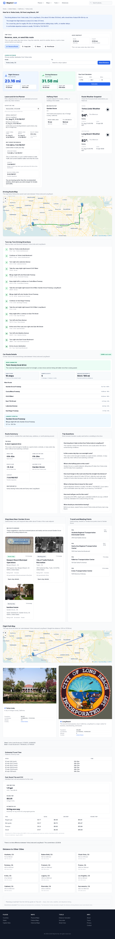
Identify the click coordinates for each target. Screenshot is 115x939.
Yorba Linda (29, 9)
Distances (65, 3)
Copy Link (27, 46)
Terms (89, 920)
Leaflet (95, 235)
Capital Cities (7, 923)
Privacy (89, 923)
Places (40, 3)
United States (12, 9)
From (6, 59)
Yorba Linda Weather (91, 109)
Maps (48, 3)
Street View (62, 923)
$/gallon (81, 77)
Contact (89, 925)
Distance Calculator (64, 918)
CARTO (110, 235)
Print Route (50, 46)
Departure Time (9, 105)
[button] (82, 204)
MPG (90, 77)
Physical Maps (35, 918)
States (5, 920)
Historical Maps (35, 923)
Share (39, 46)
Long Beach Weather (91, 134)
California (21, 9)
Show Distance (104, 62)
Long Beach (66, 721)
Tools (56, 3)
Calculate (94, 84)
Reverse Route (13, 46)
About (88, 918)
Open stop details (13, 579)
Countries (6, 918)
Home (4, 9)
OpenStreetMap (102, 235)
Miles (101, 77)
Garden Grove (52, 108)
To (52, 59)
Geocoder (62, 920)
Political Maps (35, 920)
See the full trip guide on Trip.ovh (30, 902)
